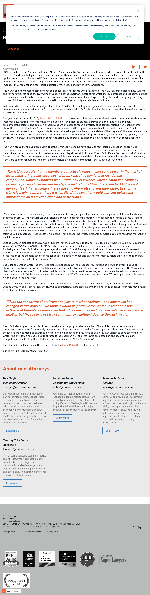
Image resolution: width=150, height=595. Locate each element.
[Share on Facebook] (139, 67)
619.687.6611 (8, 518)
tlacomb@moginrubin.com (19, 449)
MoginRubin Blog (71, 345)
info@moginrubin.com (12, 521)
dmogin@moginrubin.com (19, 387)
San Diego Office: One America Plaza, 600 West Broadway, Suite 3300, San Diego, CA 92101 (41, 523)
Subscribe (13, 49)
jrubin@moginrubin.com (68, 387)
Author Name (10, 69)
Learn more (12, 431)
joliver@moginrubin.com (118, 387)
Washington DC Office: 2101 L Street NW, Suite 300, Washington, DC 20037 (34, 526)
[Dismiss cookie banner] (138, 11)
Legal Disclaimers (33, 531)
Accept (104, 36)
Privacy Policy (53, 531)
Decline (128, 36)
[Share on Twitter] (145, 67)
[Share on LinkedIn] (133, 67)
